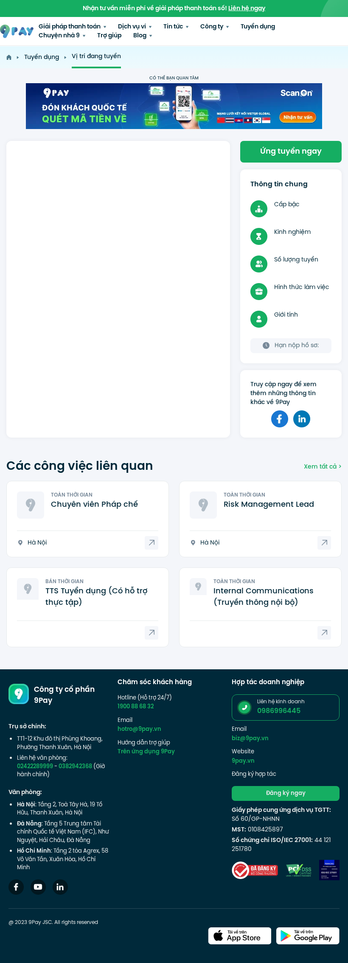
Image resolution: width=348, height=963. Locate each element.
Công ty (212, 27)
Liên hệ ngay (246, 8)
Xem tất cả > (323, 467)
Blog (140, 36)
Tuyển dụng (258, 27)
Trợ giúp (109, 36)
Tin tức (173, 27)
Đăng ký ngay (286, 794)
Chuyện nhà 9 (60, 36)
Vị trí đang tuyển (96, 56)
